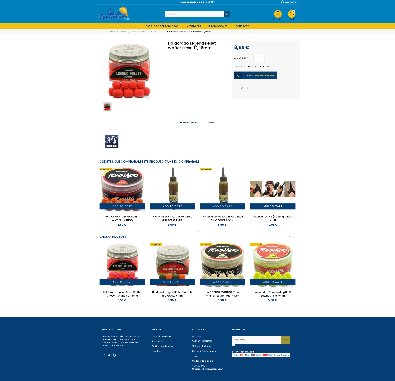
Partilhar (236, 88)
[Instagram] (114, 355)
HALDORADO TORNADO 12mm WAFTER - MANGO (122, 218)
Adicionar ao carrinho (260, 75)
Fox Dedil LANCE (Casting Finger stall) (273, 218)
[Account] (278, 14)
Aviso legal (157, 341)
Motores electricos (201, 346)
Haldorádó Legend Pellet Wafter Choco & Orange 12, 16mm (122, 294)
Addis (251, 351)
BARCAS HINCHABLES (202, 341)
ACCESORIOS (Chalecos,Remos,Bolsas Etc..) (207, 367)
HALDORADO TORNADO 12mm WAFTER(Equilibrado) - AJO (223, 294)
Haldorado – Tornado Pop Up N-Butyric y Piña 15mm (273, 294)
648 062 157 (291, 2)
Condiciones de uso (162, 336)
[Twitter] (109, 355)
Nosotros (156, 351)
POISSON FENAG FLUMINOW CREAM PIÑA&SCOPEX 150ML (223, 218)
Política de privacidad (163, 346)
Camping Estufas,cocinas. (205, 351)
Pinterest (248, 88)
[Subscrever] (285, 340)
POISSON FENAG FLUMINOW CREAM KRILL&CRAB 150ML (172, 218)
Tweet (242, 88)
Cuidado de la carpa (202, 360)
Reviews (212, 122)
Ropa (195, 355)
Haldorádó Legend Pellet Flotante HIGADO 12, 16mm (172, 294)
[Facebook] (104, 355)
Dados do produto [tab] (189, 122)
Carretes (196, 336)
